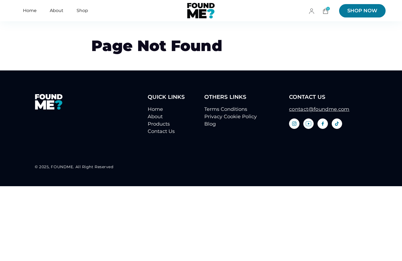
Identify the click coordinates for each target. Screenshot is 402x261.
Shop (82, 10)
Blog (210, 124)
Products (159, 124)
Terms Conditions (225, 109)
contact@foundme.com (319, 109)
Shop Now (362, 11)
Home (30, 10)
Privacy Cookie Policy (230, 117)
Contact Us (161, 131)
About (56, 10)
